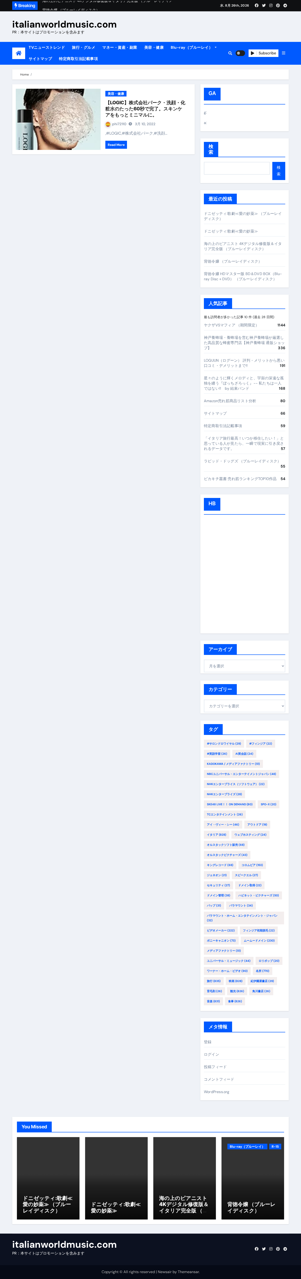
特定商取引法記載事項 (78, 58)
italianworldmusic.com (64, 24)
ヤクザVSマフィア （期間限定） (231, 325)
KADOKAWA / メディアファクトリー (233, 764)
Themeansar (188, 1271)
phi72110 (119, 124)
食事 (235, 1001)
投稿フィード (215, 1066)
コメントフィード (219, 1079)
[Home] (18, 53)
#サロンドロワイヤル (224, 744)
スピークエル (246, 875)
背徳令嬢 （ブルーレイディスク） (233, 261)
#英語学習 (217, 754)
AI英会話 (244, 754)
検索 (211, 149)
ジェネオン (217, 875)
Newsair (165, 1271)
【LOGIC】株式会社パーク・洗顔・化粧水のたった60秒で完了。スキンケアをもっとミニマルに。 (145, 109)
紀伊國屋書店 (262, 981)
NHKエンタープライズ (224, 794)
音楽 (213, 1001)
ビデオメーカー (221, 930)
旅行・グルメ (83, 47)
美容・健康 (154, 47)
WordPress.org (217, 1091)
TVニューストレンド (47, 47)
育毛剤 (214, 991)
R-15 (275, 1146)
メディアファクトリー (224, 951)
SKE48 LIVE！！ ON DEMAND (230, 804)
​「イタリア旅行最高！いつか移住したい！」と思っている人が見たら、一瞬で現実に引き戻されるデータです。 (244, 443)
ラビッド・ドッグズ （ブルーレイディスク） (242, 461)
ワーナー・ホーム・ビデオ (227, 971)
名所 (262, 971)
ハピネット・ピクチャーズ (258, 895)
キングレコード (220, 865)
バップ (214, 905)
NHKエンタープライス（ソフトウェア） (236, 784)
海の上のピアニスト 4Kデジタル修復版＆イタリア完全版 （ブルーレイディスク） (243, 246)
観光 (237, 991)
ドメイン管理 (218, 895)
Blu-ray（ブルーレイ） (192, 47)
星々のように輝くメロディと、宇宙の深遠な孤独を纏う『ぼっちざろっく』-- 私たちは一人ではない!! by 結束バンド (244, 383)
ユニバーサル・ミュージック (228, 961)
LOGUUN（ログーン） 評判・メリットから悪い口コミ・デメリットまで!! (244, 363)
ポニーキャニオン (221, 940)
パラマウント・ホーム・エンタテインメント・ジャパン (242, 918)
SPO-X (268, 804)
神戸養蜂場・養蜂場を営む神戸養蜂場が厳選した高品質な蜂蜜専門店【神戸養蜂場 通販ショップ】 (244, 342)
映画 (235, 981)
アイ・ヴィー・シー (223, 824)
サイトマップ (40, 58)
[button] (283, 53)
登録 (207, 1041)
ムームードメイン (259, 940)
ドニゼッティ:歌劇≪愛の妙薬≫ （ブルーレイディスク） (47, 1204)
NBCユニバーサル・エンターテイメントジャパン (241, 774)
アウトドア (257, 824)
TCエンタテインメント (225, 814)
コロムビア (252, 865)
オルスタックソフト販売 (226, 845)
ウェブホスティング (250, 835)
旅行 (214, 981)
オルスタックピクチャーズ (227, 855)
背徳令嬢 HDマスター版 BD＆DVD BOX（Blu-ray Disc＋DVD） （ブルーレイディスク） (243, 276)
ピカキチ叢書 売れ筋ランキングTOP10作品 (240, 478)
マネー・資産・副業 (119, 47)
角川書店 (261, 991)
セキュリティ (218, 885)
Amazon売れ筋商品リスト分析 (230, 400)
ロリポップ (269, 961)
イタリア (216, 835)
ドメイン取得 (249, 885)
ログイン (211, 1054)
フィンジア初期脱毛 (259, 930)
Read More (116, 145)
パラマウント (241, 905)
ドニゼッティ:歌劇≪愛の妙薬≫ (231, 231)
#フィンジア (260, 744)
